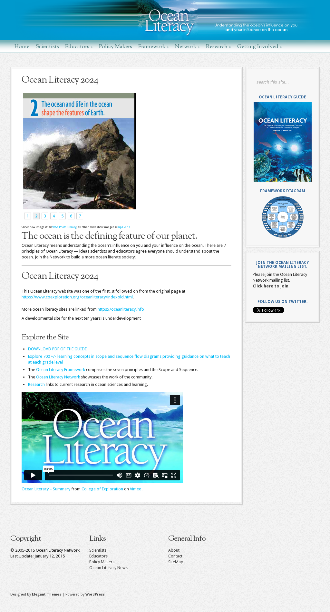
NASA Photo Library (64, 227)
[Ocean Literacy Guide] (282, 142)
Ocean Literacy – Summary (46, 489)
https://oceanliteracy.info (121, 309)
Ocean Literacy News (108, 567)
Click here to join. (271, 286)
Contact (175, 556)
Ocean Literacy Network (58, 377)
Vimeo (135, 489)
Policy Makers (115, 46)
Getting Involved (259, 46)
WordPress (95, 594)
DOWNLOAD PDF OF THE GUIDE (57, 348)
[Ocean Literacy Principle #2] (78, 208)
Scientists (47, 46)
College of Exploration (102, 489)
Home (22, 46)
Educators (79, 46)
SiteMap (175, 561)
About (174, 550)
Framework (153, 46)
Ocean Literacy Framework (60, 369)
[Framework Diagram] (282, 217)
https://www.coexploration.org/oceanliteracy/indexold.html (77, 297)
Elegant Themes (46, 594)
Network (187, 46)
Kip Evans (123, 227)
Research (218, 46)
